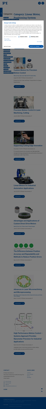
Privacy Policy (6, 39)
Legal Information (7, 40)
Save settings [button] (7, 46)
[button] (36, 46)
